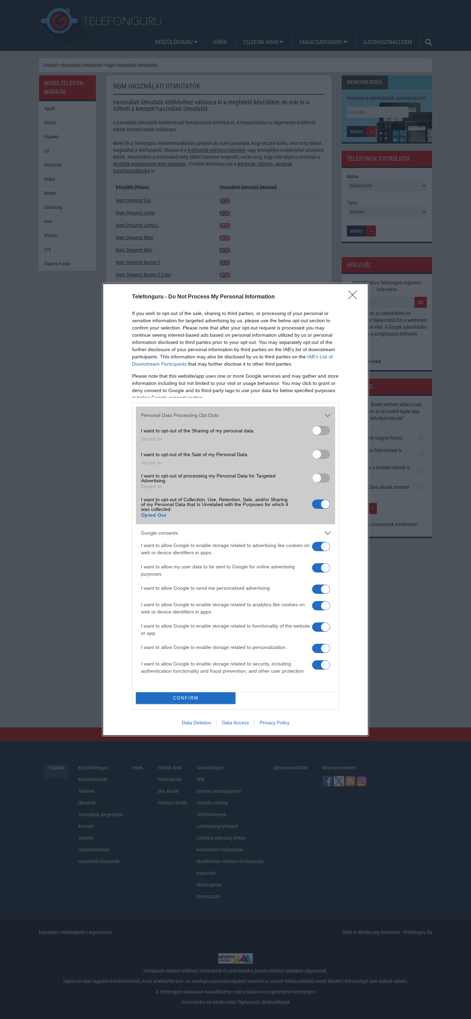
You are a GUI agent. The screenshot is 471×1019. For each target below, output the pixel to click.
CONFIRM (186, 698)
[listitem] (235, 415)
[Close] (354, 297)
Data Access (235, 722)
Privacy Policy (275, 722)
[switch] (321, 430)
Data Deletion (196, 722)
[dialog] (235, 510)
